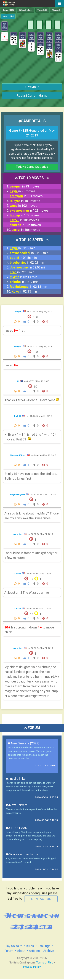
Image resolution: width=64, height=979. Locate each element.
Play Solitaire (13, 946)
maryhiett (18, 534)
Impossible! (8, 16)
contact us (41, 899)
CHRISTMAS (18, 828)
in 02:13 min (28, 286)
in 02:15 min (24, 291)
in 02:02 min (27, 262)
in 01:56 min (23, 258)
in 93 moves (24, 186)
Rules (30, 946)
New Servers (18, 805)
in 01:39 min (29, 253)
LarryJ (17, 573)
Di (18, 381)
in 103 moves (25, 215)
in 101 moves (26, 196)
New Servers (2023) (24, 743)
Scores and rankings (23, 854)
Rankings (44, 946)
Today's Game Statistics (32, 166)
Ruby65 (18, 311)
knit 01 (18, 416)
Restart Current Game (32, 95)
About (21, 951)
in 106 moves (24, 220)
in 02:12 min (24, 282)
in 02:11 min (23, 277)
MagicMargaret (17, 494)
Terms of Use (44, 962)
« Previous (32, 87)
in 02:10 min (22, 272)
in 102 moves (23, 205)
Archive (48, 951)
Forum (9, 951)
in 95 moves (23, 191)
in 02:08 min (28, 267)
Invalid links (17, 778)
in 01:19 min (22, 248)
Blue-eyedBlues (18, 455)
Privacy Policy (32, 966)
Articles (34, 951)
